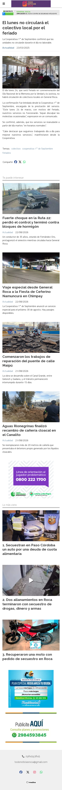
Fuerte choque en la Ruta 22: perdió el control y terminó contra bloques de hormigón (30, 222)
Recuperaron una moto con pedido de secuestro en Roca (27, 656)
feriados (6, 152)
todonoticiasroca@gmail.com (31, 762)
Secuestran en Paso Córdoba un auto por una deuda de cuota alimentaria (29, 549)
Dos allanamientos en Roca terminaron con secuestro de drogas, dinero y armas (27, 604)
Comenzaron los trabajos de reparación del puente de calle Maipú (28, 361)
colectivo (16, 148)
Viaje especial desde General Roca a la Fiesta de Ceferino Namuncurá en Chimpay (27, 291)
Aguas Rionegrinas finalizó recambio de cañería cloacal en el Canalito (29, 430)
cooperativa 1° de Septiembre (37, 148)
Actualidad (8, 47)
